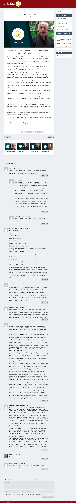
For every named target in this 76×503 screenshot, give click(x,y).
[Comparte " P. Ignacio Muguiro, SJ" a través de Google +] (27, 132)
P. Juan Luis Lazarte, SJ (67, 43)
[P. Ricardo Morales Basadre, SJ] (10, 146)
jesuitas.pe (8, 502)
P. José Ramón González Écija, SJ (62, 23)
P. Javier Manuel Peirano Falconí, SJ (63, 36)
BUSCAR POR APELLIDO (59, 3)
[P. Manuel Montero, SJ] (23, 146)
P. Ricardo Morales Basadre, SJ (10, 152)
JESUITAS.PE (68, 3)
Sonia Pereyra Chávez (13, 405)
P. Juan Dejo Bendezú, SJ (61, 26)
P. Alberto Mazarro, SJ (46, 151)
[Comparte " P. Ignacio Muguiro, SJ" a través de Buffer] (36, 132)
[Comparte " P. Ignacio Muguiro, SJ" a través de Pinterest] (31, 132)
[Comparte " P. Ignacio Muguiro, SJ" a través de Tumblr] (29, 132)
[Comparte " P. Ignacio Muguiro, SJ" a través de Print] (42, 132)
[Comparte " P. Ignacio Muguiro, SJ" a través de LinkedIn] (33, 132)
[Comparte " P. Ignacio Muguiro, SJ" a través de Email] (40, 132)
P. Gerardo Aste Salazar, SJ (61, 18)
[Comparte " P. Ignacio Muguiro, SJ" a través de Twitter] (24, 132)
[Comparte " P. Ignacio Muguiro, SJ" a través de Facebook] (22, 132)
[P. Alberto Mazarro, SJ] (47, 146)
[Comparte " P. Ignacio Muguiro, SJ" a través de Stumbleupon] (38, 132)
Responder (45, 175)
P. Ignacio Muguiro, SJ (65, 46)
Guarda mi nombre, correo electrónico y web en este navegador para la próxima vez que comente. (26, 494)
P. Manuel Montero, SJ (21, 151)
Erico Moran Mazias (19, 180)
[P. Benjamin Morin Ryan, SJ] (35, 146)
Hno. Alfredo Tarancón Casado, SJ (63, 29)
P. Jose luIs (17, 216)
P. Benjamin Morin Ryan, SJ (35, 151)
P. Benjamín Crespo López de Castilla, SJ (64, 21)
